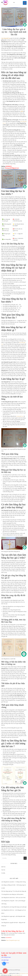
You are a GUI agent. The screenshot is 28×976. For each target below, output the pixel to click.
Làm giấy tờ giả (4, 960)
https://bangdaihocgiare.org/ (13, 940)
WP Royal (18, 970)
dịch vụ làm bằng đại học (17, 975)
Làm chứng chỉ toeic (6, 957)
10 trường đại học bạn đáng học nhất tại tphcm (12, 894)
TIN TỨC (3, 870)
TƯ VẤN (3, 873)
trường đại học (19, 416)
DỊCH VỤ (3, 866)
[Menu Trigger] (25, 3)
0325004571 (9, 937)
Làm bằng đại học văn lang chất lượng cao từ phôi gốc (14, 907)
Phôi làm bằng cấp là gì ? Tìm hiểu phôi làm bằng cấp (13, 891)
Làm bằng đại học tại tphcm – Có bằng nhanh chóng (13, 881)
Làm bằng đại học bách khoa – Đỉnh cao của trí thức (13, 897)
